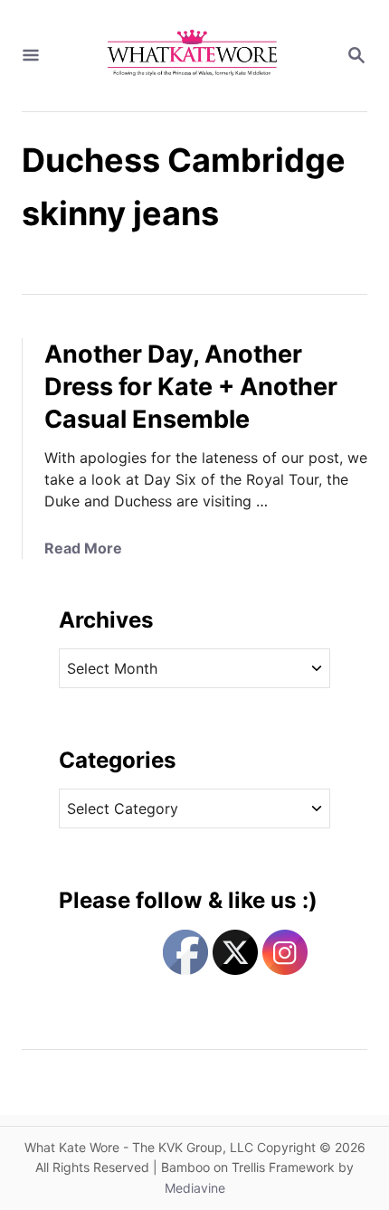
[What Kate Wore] (193, 55)
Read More (83, 548)
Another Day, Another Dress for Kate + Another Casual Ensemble (190, 386)
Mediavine (195, 1188)
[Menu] (31, 56)
